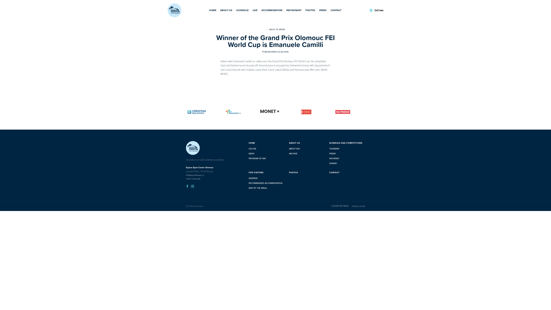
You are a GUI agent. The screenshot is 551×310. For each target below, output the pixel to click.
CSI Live (252, 149)
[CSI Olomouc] (174, 10)
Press (323, 10)
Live (255, 10)
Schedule (242, 10)
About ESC (294, 149)
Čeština (379, 10)
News (251, 153)
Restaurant (293, 10)
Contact (336, 10)
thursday (334, 149)
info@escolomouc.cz (195, 175)
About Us (226, 10)
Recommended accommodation (265, 183)
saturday (334, 158)
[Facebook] (187, 186)
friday (332, 153)
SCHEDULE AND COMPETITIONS (345, 143)
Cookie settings (339, 206)
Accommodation (271, 10)
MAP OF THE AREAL (258, 188)
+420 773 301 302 (193, 179)
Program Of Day (257, 158)
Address (253, 178)
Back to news (275, 29)
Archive (293, 153)
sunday (333, 163)
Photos (310, 10)
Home (212, 10)
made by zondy (358, 206)
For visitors (256, 172)
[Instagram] (192, 186)
